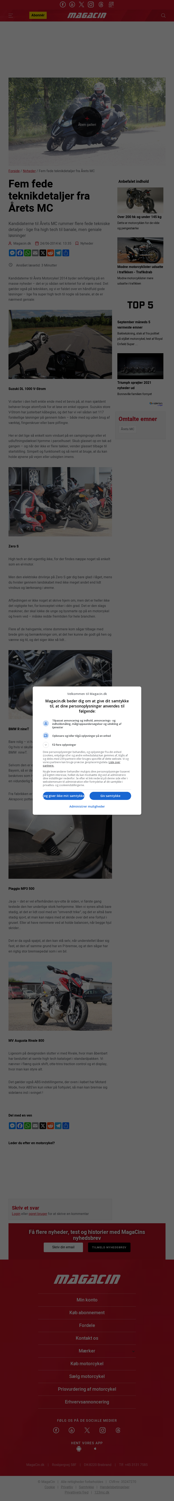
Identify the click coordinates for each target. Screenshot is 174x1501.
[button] (87, 745)
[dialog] (87, 750)
